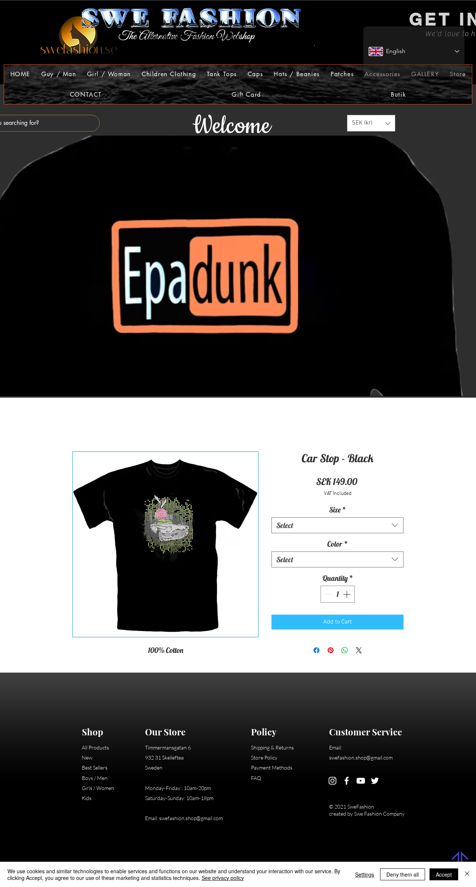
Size (337, 509)
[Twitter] (375, 781)
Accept (444, 874)
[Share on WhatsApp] (344, 650)
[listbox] (371, 123)
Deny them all (402, 874)
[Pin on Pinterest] (330, 650)
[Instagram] (332, 781)
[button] (59, 74)
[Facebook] (346, 781)
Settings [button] (364, 874)
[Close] (467, 874)
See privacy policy (223, 877)
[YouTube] (361, 781)
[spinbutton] (337, 594)
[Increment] (347, 594)
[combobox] (337, 525)
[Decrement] (328, 594)
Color (337, 543)
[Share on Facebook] (316, 650)
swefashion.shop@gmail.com (191, 818)
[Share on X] (358, 650)
